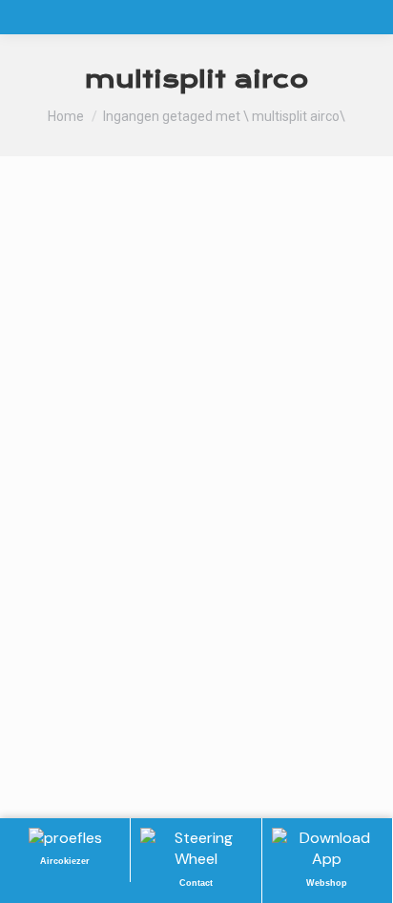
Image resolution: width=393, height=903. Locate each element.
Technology (84, 538)
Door (195, 538)
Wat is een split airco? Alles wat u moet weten (187, 498)
